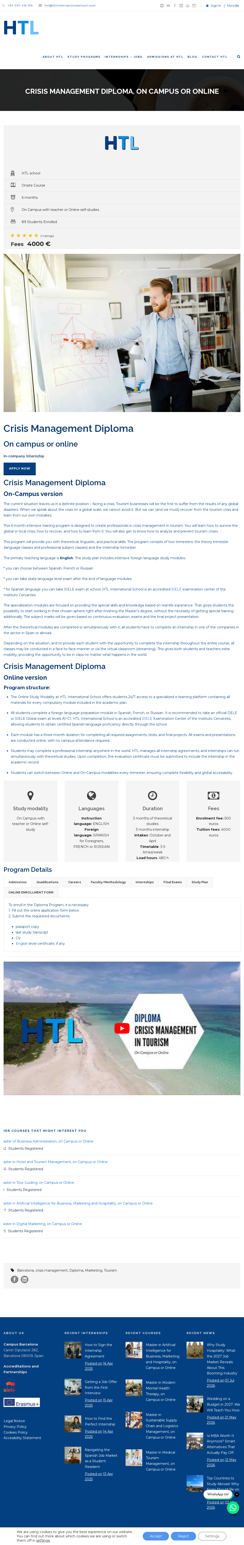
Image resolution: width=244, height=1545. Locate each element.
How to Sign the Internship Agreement (98, 1350)
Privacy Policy (15, 1427)
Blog (192, 56)
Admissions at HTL (165, 56)
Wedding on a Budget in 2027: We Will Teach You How (223, 1404)
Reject (183, 1536)
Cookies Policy (16, 1432)
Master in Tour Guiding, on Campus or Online (37, 1182)
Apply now (19, 468)
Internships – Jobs (123, 56)
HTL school (31, 173)
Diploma (76, 1270)
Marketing (93, 1270)
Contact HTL (215, 56)
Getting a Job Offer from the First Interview (101, 1387)
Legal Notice (14, 1421)
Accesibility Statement (22, 1438)
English (22, 943)
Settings (212, 1536)
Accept (156, 1536)
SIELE (176, 589)
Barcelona (25, 1270)
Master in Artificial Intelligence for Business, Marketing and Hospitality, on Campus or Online (76, 1203)
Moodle (233, 5)
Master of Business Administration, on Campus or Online (46, 1141)
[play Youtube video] (122, 1028)
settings (43, 1540)
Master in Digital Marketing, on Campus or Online (41, 1224)
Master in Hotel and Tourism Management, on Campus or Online (54, 1162)
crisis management (52, 1270)
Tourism (110, 1270)
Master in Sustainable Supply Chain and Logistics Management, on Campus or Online (162, 1426)
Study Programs (84, 56)
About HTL (53, 56)
